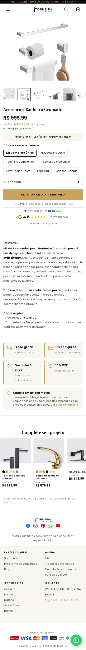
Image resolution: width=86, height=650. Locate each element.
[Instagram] (35, 526)
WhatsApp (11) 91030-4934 (63, 589)
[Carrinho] (78, 9)
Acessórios (11, 605)
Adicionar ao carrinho (43, 194)
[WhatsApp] (50, 526)
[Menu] (8, 9)
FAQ (48, 558)
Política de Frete (56, 575)
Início (6, 498)
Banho (8, 611)
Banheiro (10, 594)
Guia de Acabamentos (60, 569)
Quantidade (12, 182)
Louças (9, 600)
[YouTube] (58, 526)
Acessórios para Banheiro (29, 498)
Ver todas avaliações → (43, 223)
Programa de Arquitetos (20, 564)
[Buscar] (66, 9)
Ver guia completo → (64, 404)
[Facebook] (28, 526)
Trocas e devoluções (59, 564)
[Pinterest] (43, 526)
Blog (7, 569)
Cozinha (9, 589)
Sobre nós (11, 558)
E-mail (49, 594)
